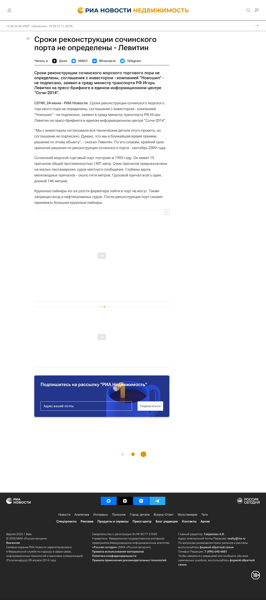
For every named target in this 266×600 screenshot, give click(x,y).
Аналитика (81, 514)
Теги (204, 514)
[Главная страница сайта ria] (102, 10)
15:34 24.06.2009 (17, 26)
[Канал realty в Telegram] (157, 501)
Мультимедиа (187, 514)
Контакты (189, 521)
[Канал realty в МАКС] (109, 501)
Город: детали (140, 514)
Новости (64, 514)
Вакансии (13, 542)
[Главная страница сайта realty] (133, 10)
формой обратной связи (217, 547)
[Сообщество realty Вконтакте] (141, 501)
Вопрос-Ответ (164, 514)
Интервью (100, 514)
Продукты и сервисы (112, 521)
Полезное (119, 514)
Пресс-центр (142, 521)
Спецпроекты (66, 521)
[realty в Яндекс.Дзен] (125, 501)
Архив (205, 521)
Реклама (87, 521)
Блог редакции (167, 521)
